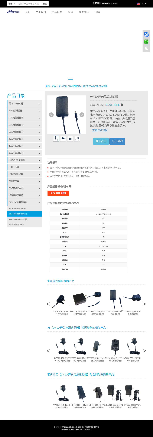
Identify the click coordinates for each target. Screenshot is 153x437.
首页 (27, 12)
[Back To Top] (146, 49)
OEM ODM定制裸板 (71, 86)
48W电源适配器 (16, 146)
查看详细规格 (99, 130)
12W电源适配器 (16, 125)
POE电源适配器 (16, 188)
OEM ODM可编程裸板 (16, 224)
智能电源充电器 (16, 195)
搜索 (45, 3)
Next (81, 114)
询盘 (97, 12)
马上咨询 (117, 141)
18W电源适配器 (16, 132)
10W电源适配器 (16, 117)
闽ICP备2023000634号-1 (81, 430)
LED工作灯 (14, 167)
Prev (51, 114)
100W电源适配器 (17, 160)
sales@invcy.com (110, 3)
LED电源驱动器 (16, 174)
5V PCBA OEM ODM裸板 (17, 208)
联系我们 (101, 141)
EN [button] (141, 4)
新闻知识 (84, 12)
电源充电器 (14, 181)
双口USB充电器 (16, 103)
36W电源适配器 (16, 139)
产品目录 (57, 12)
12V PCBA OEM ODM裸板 (95, 86)
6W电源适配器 (15, 110)
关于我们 (41, 12)
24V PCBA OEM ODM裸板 (18, 219)
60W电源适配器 (16, 153)
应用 (70, 12)
